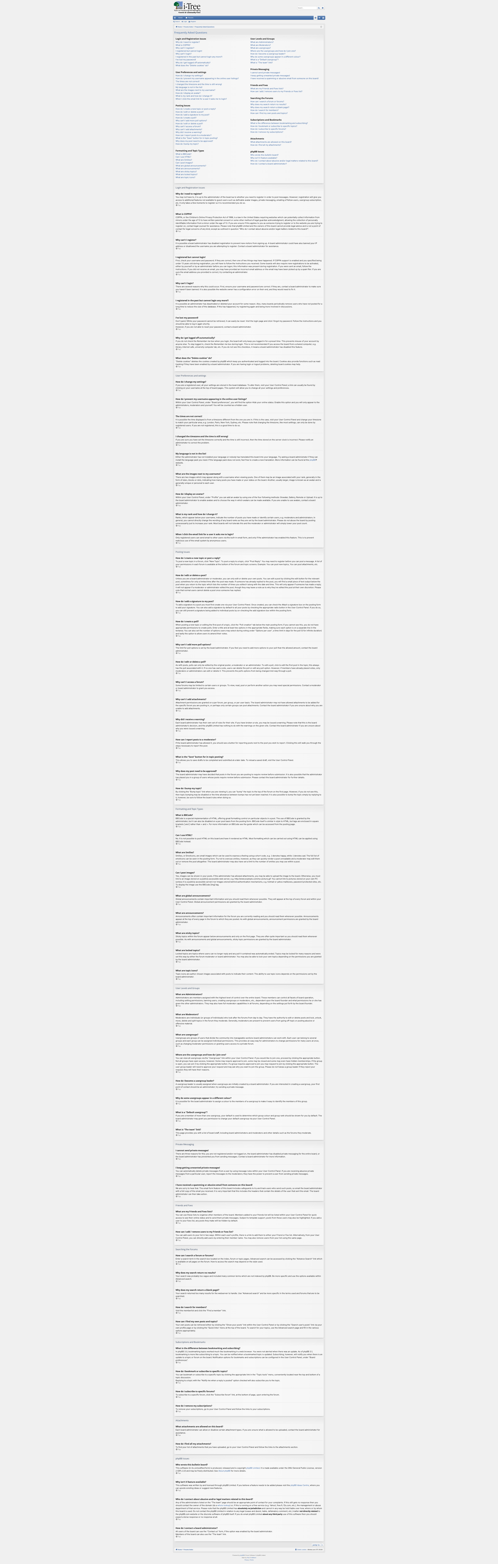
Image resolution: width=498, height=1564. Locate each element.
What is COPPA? (183, 45)
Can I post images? (184, 162)
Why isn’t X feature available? (263, 158)
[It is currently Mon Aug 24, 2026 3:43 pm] (321, 26)
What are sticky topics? (186, 171)
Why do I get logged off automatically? (193, 62)
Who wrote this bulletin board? (264, 155)
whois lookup (224, 1505)
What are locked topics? (187, 174)
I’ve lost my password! (186, 59)
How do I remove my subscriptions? (266, 132)
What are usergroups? (260, 48)
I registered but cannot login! (189, 51)
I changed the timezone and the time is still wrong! (199, 84)
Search (177, 21)
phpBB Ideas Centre (299, 1485)
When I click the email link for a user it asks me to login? (201, 99)
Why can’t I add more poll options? (191, 120)
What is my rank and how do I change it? (194, 96)
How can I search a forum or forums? (267, 101)
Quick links (175, 18)
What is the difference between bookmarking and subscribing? (279, 123)
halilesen (253, 1557)
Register (193, 21)
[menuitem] (315, 18)
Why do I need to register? (188, 42)
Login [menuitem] (320, 18)
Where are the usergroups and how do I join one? (273, 51)
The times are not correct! (187, 81)
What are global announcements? (191, 165)
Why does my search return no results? (268, 104)
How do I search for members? (264, 110)
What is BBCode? (183, 154)
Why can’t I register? (185, 48)
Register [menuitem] (323, 18)
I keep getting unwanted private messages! (270, 75)
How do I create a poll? (186, 117)
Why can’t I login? (184, 54)
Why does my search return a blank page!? (269, 107)
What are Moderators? (260, 45)
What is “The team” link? (261, 62)
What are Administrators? (262, 42)
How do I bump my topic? (187, 144)
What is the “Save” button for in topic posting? (197, 138)
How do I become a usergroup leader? (267, 54)
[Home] (187, 8)
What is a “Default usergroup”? (264, 59)
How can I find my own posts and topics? (269, 113)
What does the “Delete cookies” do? (192, 65)
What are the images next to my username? (195, 90)
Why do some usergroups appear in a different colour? (275, 57)
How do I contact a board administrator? (268, 163)
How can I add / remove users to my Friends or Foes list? (276, 91)
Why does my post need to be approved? (194, 141)
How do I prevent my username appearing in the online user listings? (207, 78)
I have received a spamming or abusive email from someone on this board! (284, 78)
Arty (248, 1557)
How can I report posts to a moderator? (194, 135)
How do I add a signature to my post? (192, 114)
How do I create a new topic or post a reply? (196, 109)
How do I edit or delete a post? (190, 112)
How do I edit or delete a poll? (189, 123)
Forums (190, 18)
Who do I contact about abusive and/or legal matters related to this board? (284, 161)
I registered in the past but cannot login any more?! (199, 57)
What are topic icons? (185, 177)
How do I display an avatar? (188, 93)
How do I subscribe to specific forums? (268, 129)
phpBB (313, 460)
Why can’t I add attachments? (189, 129)
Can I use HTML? (183, 157)
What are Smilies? (184, 160)
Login (185, 21)
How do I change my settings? (189, 75)
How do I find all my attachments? (265, 145)
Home (180, 18)
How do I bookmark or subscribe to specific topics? (273, 126)
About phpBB (224, 1471)
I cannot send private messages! (265, 72)
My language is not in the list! (189, 87)
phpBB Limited (253, 1468)
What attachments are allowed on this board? (271, 142)
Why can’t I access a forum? (188, 126)
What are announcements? (188, 168)
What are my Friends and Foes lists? (266, 88)
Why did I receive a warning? (189, 132)
